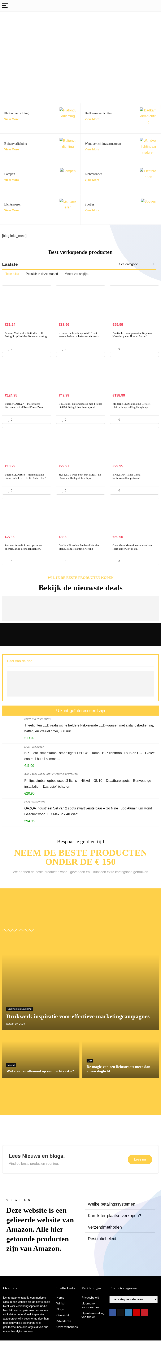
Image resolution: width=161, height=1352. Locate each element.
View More (11, 119)
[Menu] (5, 5)
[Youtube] (136, 1312)
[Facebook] (112, 1312)
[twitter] (120, 1312)
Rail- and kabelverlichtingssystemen (51, 774)
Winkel (60, 1303)
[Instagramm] (128, 1312)
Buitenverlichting (37, 719)
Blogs (60, 1309)
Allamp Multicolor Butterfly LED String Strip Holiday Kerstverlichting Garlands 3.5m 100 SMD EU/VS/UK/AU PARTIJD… (26, 338)
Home (60, 1297)
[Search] (154, 5)
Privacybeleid (90, 1297)
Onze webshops (67, 1327)
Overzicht (62, 1315)
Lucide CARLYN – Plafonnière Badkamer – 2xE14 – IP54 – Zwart (24, 405)
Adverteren (63, 1321)
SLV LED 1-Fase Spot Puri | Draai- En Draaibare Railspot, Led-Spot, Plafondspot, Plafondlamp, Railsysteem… (80, 479)
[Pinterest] (144, 1312)
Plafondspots (34, 802)
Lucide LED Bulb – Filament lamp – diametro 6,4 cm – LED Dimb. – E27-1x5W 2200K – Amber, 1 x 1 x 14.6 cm (26, 479)
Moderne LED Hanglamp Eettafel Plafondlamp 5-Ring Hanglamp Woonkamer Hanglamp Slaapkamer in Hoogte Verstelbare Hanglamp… (134, 408)
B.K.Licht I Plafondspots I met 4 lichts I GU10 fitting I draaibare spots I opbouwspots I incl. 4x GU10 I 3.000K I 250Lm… (80, 408)
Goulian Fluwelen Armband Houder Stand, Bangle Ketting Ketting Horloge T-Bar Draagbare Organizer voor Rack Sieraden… (79, 550)
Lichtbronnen (34, 746)
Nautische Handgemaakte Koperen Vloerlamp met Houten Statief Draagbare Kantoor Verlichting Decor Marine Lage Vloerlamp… (134, 338)
